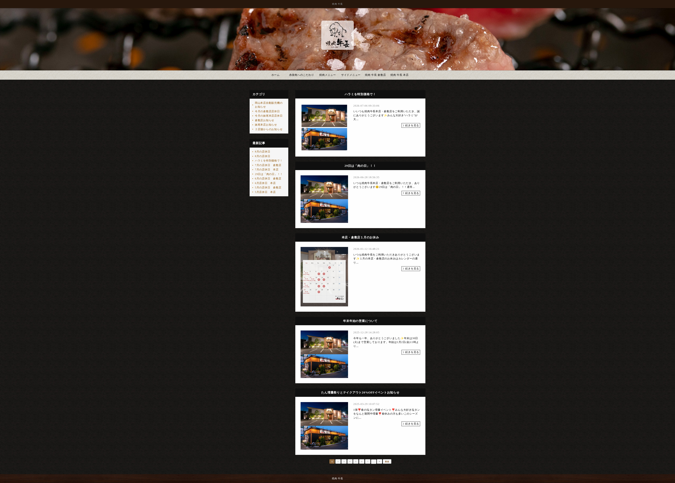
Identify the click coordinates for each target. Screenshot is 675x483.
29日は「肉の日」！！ (269, 174)
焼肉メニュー (327, 75)
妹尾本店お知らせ (266, 124)
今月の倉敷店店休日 (267, 111)
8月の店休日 (262, 151)
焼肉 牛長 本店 (399, 75)
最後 (387, 461)
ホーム (275, 75)
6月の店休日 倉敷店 (268, 178)
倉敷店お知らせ (264, 120)
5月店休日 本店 (265, 192)
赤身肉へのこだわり (301, 75)
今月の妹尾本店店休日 (269, 115)
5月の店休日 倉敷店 (268, 187)
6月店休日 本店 (265, 183)
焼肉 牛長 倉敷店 (375, 75)
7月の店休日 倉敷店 (268, 165)
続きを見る (412, 125)
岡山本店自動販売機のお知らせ (269, 104)
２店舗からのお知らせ (269, 129)
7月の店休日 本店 (267, 169)
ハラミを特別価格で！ (269, 160)
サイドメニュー (351, 75)
